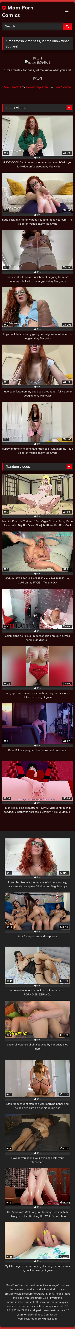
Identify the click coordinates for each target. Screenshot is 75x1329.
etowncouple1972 (38, 87)
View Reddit (12, 87)
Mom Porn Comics (17, 11)
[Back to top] (63, 1317)
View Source (62, 87)
